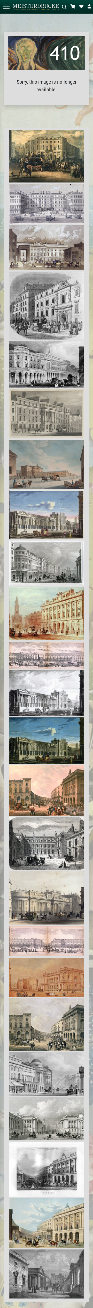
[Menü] (6, 7)
